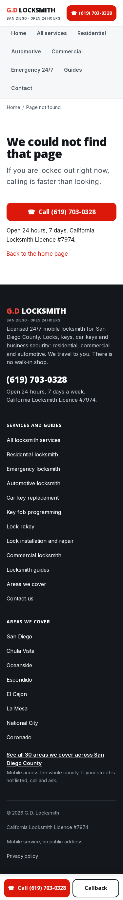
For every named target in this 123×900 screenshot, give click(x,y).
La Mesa (17, 708)
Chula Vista (20, 651)
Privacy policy (22, 856)
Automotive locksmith (33, 483)
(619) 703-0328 (37, 379)
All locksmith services (33, 440)
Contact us (20, 598)
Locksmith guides (28, 569)
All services (52, 33)
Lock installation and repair (40, 541)
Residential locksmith (32, 454)
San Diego (19, 636)
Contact (21, 88)
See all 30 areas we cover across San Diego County (55, 758)
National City (22, 723)
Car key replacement (33, 497)
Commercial (67, 51)
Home (18, 33)
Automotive (26, 51)
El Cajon (17, 694)
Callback (96, 887)
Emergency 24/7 (32, 69)
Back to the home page (37, 253)
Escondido (19, 679)
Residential (91, 33)
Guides (73, 69)
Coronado (19, 737)
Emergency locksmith (33, 469)
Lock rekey (20, 526)
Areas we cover (26, 584)
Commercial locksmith (34, 555)
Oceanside (19, 665)
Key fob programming (34, 512)
